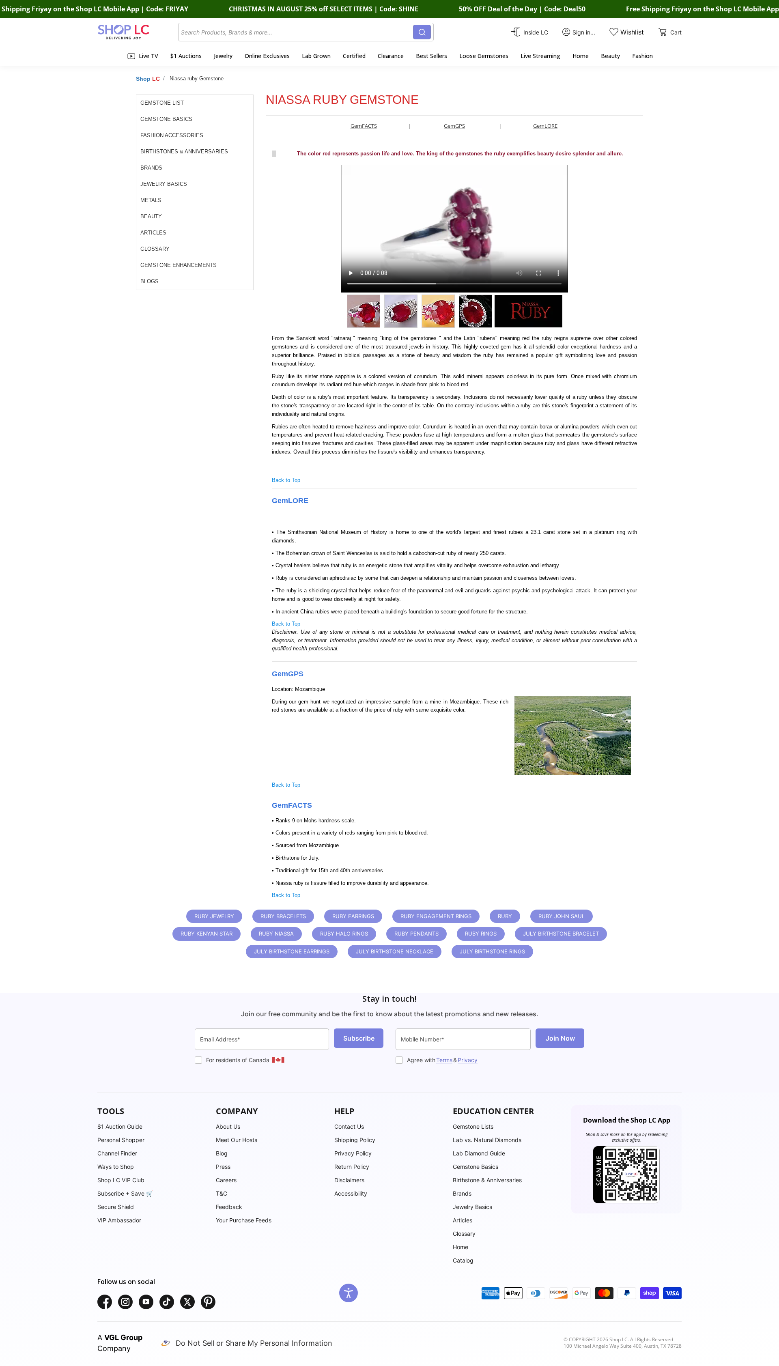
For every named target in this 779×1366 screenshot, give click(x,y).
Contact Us (349, 1126)
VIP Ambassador (119, 1220)
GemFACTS (364, 125)
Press (223, 1166)
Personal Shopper (120, 1139)
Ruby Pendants (416, 933)
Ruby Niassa (276, 933)
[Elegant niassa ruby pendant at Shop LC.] (477, 311)
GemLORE (545, 125)
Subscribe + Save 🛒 (125, 1193)
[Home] (137, 32)
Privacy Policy (353, 1153)
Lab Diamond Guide (479, 1153)
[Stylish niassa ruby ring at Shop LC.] (440, 311)
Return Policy (351, 1166)
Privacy (468, 1059)
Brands (151, 168)
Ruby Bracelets (283, 916)
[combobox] (297, 32)
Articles (153, 233)
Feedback (229, 1206)
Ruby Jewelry (214, 916)
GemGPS (454, 125)
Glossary (155, 249)
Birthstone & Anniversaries (487, 1180)
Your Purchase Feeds (243, 1220)
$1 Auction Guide (119, 1126)
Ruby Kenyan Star (206, 933)
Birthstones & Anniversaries (184, 151)
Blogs (149, 281)
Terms (444, 1059)
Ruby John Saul (561, 916)
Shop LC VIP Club (120, 1180)
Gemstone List (162, 103)
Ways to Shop (115, 1166)
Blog (222, 1153)
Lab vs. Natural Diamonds (487, 1139)
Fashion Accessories (171, 135)
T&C (221, 1193)
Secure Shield (115, 1206)
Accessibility (350, 1193)
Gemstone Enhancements (178, 265)
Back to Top (286, 480)
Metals (150, 200)
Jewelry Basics (163, 184)
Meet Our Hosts (236, 1139)
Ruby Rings (481, 933)
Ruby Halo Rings (344, 933)
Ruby (505, 916)
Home (460, 1246)
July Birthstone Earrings (291, 951)
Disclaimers (349, 1180)
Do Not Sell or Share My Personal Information (254, 1343)
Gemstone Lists (473, 1126)
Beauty (151, 216)
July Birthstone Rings (492, 951)
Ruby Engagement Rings (435, 916)
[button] (152, 1111)
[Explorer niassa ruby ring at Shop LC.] (403, 311)
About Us (228, 1126)
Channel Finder (117, 1153)
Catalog (463, 1260)
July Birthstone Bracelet (561, 933)
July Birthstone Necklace (394, 951)
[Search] (422, 32)
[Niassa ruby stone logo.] (529, 311)
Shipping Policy (354, 1139)
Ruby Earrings (353, 916)
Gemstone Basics (166, 119)
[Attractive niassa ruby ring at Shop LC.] (365, 311)
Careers (226, 1180)
